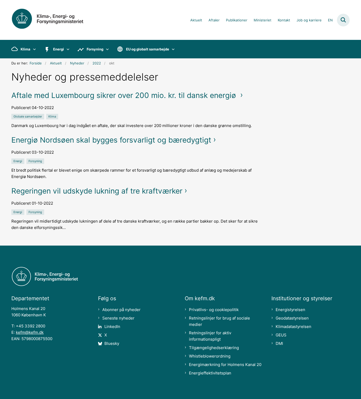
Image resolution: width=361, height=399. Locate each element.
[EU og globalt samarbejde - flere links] (172, 49)
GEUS (281, 334)
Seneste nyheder (118, 318)
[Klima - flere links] (33, 49)
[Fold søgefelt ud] (343, 20)
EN (330, 20)
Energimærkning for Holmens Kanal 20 (225, 364)
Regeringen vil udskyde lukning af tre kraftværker (96, 190)
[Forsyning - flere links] (106, 49)
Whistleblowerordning (209, 356)
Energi (58, 49)
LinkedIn (112, 326)
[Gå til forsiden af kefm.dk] (53, 19)
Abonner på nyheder (121, 309)
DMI (279, 343)
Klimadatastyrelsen (293, 326)
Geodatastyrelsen (292, 318)
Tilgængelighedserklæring (214, 347)
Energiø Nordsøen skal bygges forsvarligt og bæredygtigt (111, 139)
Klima (25, 49)
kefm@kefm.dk (30, 332)
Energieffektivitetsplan (210, 372)
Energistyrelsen (290, 309)
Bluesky (111, 343)
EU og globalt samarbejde (147, 49)
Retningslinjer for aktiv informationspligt (210, 336)
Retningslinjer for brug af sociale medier (219, 321)
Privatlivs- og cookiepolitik (214, 309)
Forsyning (95, 49)
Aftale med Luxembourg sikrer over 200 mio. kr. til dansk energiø (124, 95)
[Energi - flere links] (67, 49)
